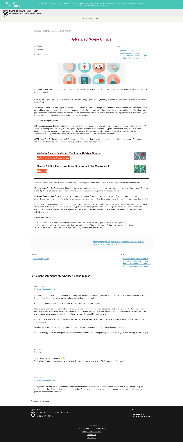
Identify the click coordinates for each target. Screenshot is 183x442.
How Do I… (91, 437)
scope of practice (110, 244)
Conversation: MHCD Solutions (52, 30)
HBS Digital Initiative (49, 3)
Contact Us (91, 434)
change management (101, 241)
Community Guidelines (91, 431)
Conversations (91, 18)
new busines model (129, 241)
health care (115, 241)
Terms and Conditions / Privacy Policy (91, 428)
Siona (39, 46)
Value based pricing (41, 258)
